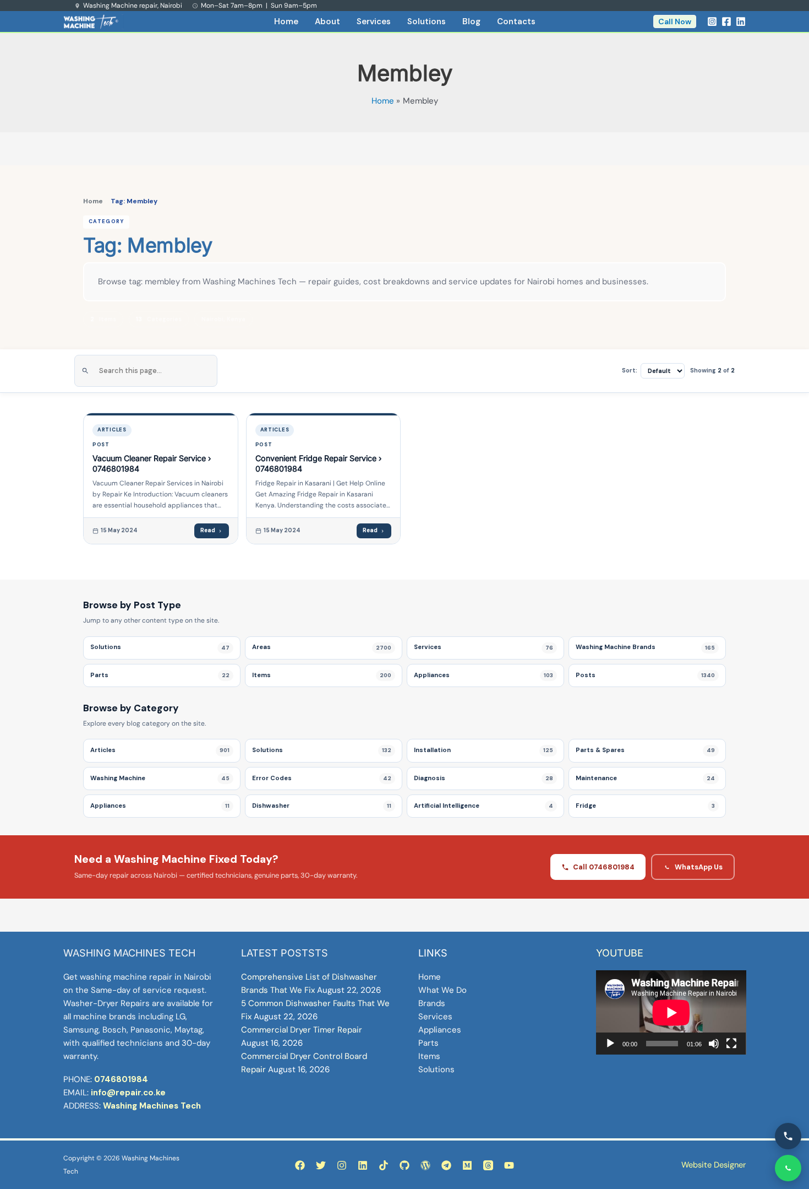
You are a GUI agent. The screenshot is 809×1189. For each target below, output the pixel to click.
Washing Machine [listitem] (159, 778)
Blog (471, 21)
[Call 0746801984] (788, 1136)
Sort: (629, 370)
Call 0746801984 (604, 867)
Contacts (516, 21)
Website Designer (713, 1164)
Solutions (426, 21)
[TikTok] (384, 1165)
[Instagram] (712, 21)
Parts (428, 1043)
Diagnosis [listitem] (483, 778)
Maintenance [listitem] (645, 778)
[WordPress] (425, 1165)
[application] (671, 1012)
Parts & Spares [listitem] (645, 750)
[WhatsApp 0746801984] (788, 1168)
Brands (431, 1003)
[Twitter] (321, 1165)
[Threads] (488, 1165)
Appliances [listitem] (483, 675)
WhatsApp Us (699, 867)
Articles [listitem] (159, 750)
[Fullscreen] (731, 1043)
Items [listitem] (321, 675)
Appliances (439, 1029)
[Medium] (467, 1165)
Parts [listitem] (159, 675)
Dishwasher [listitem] (321, 806)
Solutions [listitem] (159, 647)
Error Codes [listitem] (321, 778)
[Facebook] (726, 21)
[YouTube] (509, 1165)
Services (374, 21)
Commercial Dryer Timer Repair (301, 1029)
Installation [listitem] (483, 750)
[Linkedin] (741, 21)
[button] (674, 21)
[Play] (610, 1043)
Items (429, 1056)
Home (286, 21)
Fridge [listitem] (645, 806)
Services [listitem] (483, 647)
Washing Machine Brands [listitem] (645, 647)
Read (207, 530)
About (327, 21)
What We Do (442, 990)
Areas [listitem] (321, 647)
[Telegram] (446, 1165)
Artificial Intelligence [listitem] (483, 806)
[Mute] (713, 1043)
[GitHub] (404, 1165)
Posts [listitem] (645, 675)
